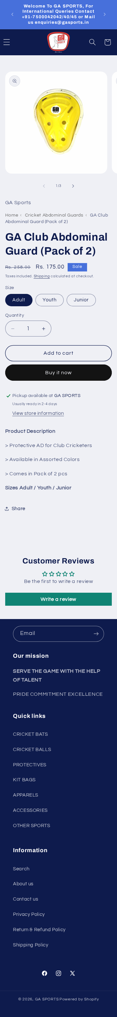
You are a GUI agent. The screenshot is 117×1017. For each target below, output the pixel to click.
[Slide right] (73, 186)
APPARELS (25, 795)
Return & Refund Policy (39, 929)
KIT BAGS (24, 779)
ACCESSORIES (30, 810)
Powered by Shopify (79, 999)
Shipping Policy (30, 945)
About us (23, 883)
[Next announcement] (105, 14)
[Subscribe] (96, 634)
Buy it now (58, 372)
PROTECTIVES (29, 764)
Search (21, 868)
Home (12, 215)
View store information (38, 413)
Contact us (25, 899)
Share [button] (18, 508)
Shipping (42, 276)
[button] (92, 42)
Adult (18, 299)
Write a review (58, 599)
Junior (81, 299)
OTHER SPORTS (31, 825)
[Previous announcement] (12, 14)
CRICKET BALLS (32, 749)
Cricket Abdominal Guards (54, 215)
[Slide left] (44, 186)
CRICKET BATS (30, 734)
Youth (50, 299)
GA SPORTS (47, 999)
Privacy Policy (29, 914)
